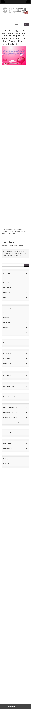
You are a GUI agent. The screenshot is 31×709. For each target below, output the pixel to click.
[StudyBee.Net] (15, 10)
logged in (11, 245)
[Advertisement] (15, 131)
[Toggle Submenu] (26, 273)
